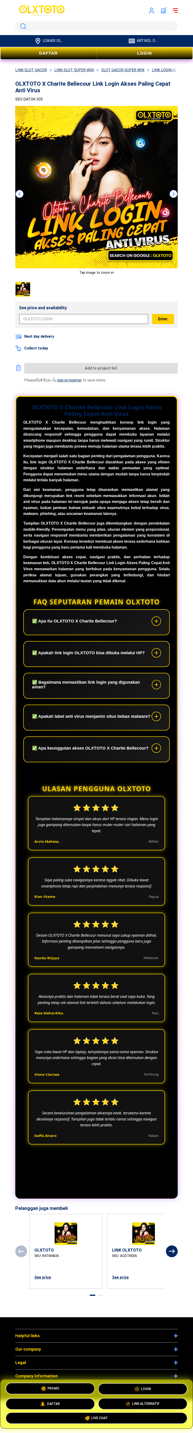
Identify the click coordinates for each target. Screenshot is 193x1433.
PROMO (53, 1388)
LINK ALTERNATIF (146, 1402)
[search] (96, 26)
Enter (163, 319)
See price (42, 1277)
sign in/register (69, 380)
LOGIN (144, 53)
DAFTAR (48, 53)
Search (22, 26)
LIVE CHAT (99, 1417)
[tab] (92, 1295)
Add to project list (101, 368)
